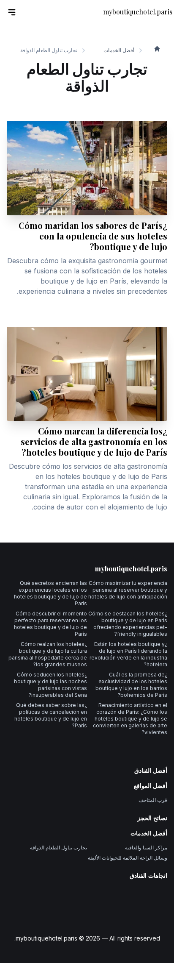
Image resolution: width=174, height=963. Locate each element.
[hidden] (12, 12)
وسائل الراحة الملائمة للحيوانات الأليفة (127, 857)
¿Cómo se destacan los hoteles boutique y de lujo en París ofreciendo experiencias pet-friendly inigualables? (127, 623)
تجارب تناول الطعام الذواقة (58, 847)
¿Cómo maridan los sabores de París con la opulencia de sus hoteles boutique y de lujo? (93, 236)
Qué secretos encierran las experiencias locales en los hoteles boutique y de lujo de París (50, 593)
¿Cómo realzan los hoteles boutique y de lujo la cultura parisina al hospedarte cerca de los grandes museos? (47, 654)
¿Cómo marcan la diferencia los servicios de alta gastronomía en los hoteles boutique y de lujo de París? (94, 441)
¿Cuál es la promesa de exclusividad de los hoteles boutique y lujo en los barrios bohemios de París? (131, 684)
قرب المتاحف (153, 800)
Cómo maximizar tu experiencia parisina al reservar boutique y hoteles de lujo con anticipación (127, 590)
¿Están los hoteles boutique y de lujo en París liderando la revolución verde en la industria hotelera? (128, 654)
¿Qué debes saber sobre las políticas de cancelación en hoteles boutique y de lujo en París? (50, 715)
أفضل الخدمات (118, 50)
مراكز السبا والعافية (146, 847)
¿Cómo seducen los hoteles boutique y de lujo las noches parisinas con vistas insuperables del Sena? (50, 684)
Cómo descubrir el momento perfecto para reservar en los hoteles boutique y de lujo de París (50, 623)
